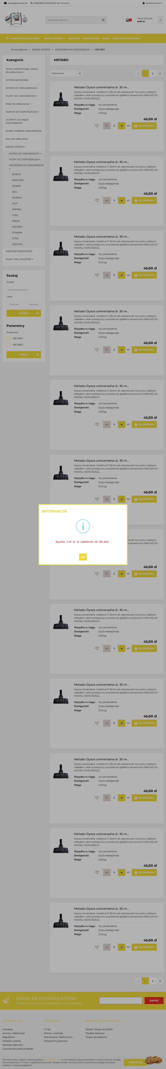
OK (83, 556)
